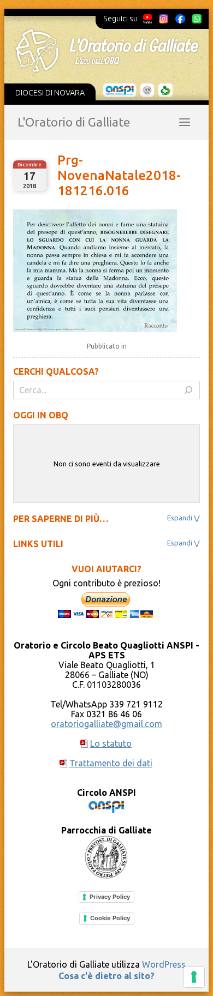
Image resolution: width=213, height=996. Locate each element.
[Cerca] (188, 390)
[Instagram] (163, 19)
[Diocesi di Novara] (165, 90)
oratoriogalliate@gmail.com (106, 724)
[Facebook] (180, 19)
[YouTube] (147, 19)
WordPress (164, 964)
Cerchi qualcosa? (56, 371)
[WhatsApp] (197, 19)
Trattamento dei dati (110, 763)
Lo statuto (111, 743)
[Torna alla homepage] (107, 51)
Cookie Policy (110, 918)
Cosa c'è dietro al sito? (106, 976)
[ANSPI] (120, 90)
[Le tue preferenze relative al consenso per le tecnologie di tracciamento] (194, 977)
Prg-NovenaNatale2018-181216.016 (119, 175)
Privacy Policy (110, 897)
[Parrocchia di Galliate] (147, 90)
